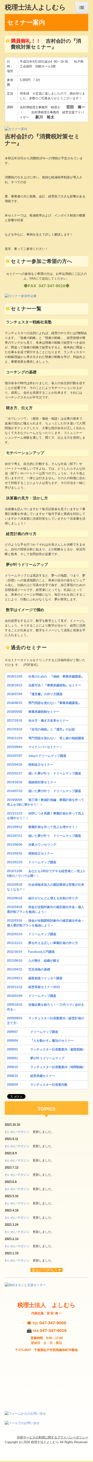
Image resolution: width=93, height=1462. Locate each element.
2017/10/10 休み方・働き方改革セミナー (38, 720)
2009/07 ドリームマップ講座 (32, 1032)
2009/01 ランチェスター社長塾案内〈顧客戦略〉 (46, 1049)
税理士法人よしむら (35, 6)
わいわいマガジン (17, 1132)
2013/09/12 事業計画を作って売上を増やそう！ (42, 827)
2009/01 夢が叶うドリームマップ (35, 1058)
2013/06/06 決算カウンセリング (31, 844)
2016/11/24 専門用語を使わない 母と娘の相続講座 (45, 738)
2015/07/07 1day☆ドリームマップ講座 (36, 756)
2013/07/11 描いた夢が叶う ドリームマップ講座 (44, 836)
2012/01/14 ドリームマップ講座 (31, 934)
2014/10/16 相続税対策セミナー (31, 782)
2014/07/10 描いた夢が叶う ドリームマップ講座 (44, 791)
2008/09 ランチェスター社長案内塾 (37, 1084)
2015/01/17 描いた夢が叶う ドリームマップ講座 (44, 773)
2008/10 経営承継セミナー (31, 1076)
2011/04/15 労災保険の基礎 (28, 969)
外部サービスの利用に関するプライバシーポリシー (52, 1437)
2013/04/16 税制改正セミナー (30, 853)
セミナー (44, 685)
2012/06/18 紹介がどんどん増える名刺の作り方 (42, 898)
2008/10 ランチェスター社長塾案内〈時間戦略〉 (46, 1067)
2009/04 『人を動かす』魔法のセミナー (40, 1040)
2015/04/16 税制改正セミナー (30, 764)
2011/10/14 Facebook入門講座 (31, 952)
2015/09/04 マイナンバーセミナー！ (34, 747)
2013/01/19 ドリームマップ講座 (31, 862)
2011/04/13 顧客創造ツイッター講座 (34, 978)
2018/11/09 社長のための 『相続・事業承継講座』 (45, 676)
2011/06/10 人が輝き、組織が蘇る (33, 960)
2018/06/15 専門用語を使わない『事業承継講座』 (44, 703)
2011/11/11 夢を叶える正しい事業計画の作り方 (42, 943)
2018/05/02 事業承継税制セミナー (33, 711)
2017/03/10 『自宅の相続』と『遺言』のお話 (41, 729)
